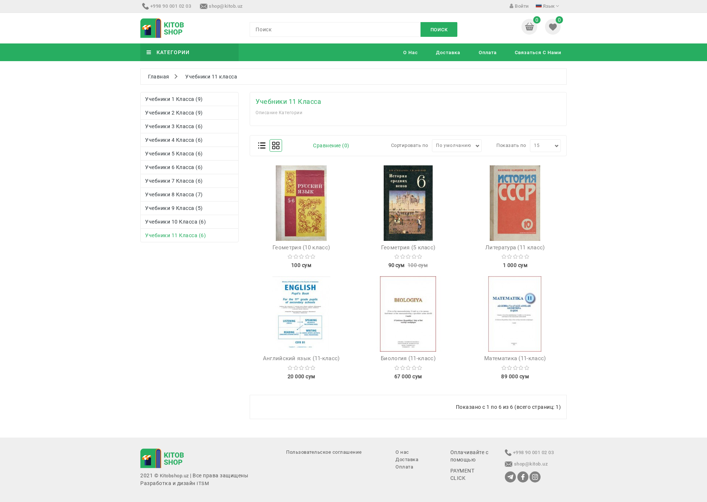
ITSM (203, 483)
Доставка (448, 52)
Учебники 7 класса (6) (174, 181)
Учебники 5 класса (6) (174, 154)
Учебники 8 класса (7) (174, 194)
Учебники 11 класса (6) (175, 235)
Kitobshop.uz (174, 475)
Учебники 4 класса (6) (174, 140)
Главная (158, 77)
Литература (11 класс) (515, 247)
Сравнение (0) (331, 145)
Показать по (511, 145)
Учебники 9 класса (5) (174, 208)
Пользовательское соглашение (324, 452)
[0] (530, 26)
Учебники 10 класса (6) (175, 222)
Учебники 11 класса (211, 77)
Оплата (488, 52)
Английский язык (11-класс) (301, 358)
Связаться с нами (538, 52)
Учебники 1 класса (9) (174, 99)
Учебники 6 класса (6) (174, 167)
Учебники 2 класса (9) (174, 113)
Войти (521, 6)
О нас (410, 52)
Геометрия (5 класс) (408, 247)
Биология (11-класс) (408, 358)
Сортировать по (409, 145)
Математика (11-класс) (515, 358)
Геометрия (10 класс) (301, 247)
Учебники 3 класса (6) (174, 126)
